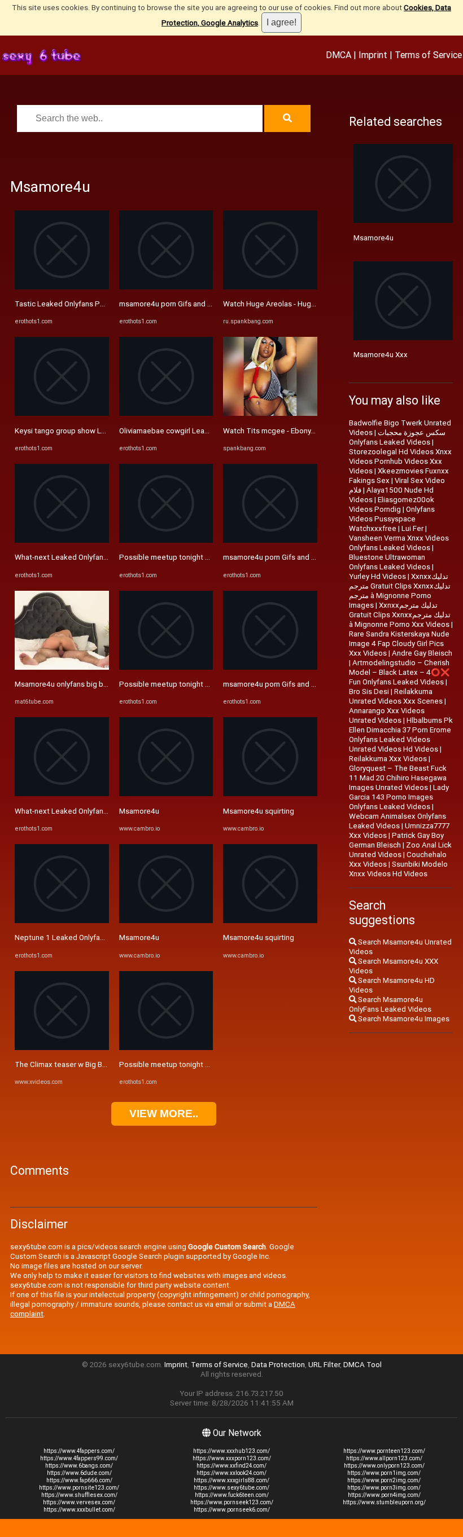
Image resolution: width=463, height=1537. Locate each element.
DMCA (338, 54)
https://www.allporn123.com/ (384, 1458)
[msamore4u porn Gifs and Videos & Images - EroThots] (166, 287)
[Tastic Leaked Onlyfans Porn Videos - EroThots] (62, 287)
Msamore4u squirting (258, 811)
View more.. (163, 1113)
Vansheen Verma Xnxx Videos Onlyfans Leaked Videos (399, 542)
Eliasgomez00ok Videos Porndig (391, 504)
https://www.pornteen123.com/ (384, 1451)
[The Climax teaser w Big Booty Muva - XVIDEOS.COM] (62, 1047)
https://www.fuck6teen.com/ (232, 1495)
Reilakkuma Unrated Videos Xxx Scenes (396, 696)
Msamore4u (139, 811)
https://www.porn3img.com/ (384, 1487)
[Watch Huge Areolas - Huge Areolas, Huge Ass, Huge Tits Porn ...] (270, 287)
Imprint (373, 54)
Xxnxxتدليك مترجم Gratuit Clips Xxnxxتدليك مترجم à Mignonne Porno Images (400, 591)
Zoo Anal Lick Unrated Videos (400, 849)
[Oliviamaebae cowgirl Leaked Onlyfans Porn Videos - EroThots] (166, 413)
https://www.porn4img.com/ (384, 1495)
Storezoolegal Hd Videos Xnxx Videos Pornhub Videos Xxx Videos (400, 461)
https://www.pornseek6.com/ (232, 1509)
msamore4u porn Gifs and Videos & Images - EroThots (210, 304)
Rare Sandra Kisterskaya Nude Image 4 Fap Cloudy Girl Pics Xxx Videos (399, 643)
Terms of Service (428, 54)
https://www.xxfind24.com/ (231, 1465)
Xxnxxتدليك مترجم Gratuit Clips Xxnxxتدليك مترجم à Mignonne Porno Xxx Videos (400, 614)
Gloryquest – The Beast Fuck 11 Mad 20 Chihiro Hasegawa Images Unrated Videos (398, 777)
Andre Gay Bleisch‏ (422, 653)
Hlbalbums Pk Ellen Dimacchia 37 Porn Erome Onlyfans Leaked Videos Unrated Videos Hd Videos (401, 734)
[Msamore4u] (166, 793)
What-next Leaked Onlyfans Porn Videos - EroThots (101, 557)
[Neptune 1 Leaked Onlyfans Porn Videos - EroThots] (62, 920)
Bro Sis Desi (369, 691)
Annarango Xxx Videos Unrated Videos (387, 715)
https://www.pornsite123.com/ (79, 1487)
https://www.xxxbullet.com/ (79, 1509)
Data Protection (278, 1364)
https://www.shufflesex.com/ (79, 1495)
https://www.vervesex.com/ (79, 1502)
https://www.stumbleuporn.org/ (384, 1502)
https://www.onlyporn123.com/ (384, 1465)
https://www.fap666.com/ (79, 1480)
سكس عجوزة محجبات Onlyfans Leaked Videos (397, 437)
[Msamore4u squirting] (270, 793)
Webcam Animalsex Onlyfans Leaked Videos (397, 821)
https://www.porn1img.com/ (384, 1473)
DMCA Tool (362, 1364)
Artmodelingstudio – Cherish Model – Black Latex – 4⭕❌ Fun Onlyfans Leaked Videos (399, 672)
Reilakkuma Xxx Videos (388, 758)
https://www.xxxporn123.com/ (232, 1458)
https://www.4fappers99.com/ (79, 1458)
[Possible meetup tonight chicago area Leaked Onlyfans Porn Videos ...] (166, 540)
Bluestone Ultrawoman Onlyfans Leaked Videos (389, 562)
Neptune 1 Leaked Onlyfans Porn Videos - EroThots (101, 937)
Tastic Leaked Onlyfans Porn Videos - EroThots (94, 304)
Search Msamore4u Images (402, 1019)
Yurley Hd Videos (377, 576)
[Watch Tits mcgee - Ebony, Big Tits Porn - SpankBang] (270, 413)
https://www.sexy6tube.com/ (231, 1487)
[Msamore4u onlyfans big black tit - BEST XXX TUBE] (62, 667)
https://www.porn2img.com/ (384, 1480)
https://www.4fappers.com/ (79, 1451)
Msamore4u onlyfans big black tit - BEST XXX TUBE (100, 684)
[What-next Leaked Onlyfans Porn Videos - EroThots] (62, 540)
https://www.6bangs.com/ (79, 1465)
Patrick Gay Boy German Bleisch (396, 840)
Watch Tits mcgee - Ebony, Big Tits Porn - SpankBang (312, 431)
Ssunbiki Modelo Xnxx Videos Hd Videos (398, 869)
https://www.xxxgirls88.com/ (231, 1480)
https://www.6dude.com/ (79, 1473)
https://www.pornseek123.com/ (231, 1502)
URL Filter (324, 1364)
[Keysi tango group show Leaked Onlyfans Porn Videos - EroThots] (62, 413)
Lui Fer (412, 528)
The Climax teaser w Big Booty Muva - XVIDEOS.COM (102, 1064)
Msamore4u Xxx (380, 354)
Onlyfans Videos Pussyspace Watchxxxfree (392, 518)
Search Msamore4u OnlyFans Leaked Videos (390, 1004)
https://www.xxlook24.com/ (231, 1473)
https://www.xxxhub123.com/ (231, 1451)
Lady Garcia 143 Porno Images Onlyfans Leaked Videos (399, 797)
